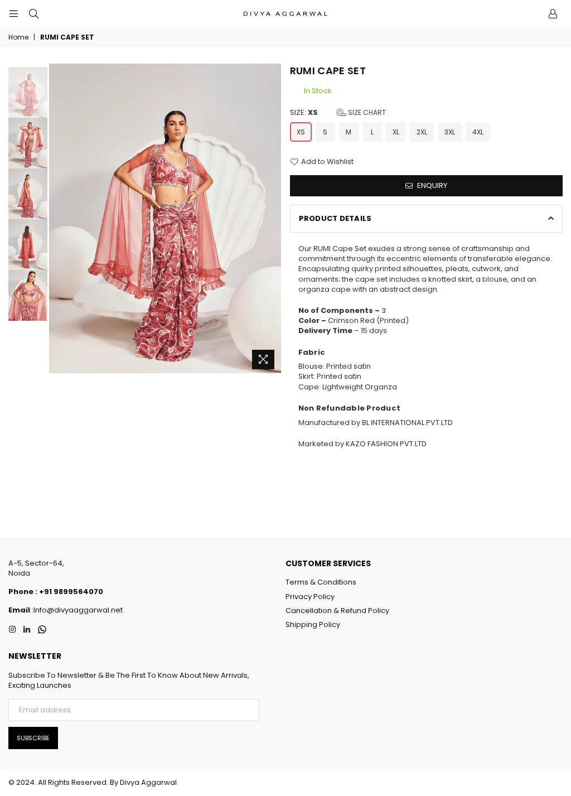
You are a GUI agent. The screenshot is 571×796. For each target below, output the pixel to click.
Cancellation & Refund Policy (337, 610)
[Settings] (553, 14)
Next (272, 219)
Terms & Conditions (321, 582)
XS (301, 132)
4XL (477, 132)
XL (396, 132)
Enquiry (431, 185)
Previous (59, 219)
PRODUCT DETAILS (335, 218)
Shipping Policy (313, 624)
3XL (449, 132)
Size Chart (366, 112)
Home (18, 37)
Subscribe (33, 738)
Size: (338, 113)
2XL (422, 132)
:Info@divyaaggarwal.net (76, 610)
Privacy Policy (310, 596)
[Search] (33, 14)
